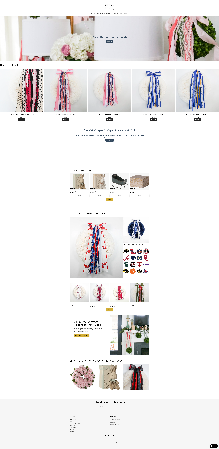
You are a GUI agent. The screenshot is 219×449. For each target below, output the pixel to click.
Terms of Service (73, 427)
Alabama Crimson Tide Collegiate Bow (77, 303)
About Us (71, 421)
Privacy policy (106, 442)
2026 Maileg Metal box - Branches (136, 191)
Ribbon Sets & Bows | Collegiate (131, 276)
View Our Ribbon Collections (81, 335)
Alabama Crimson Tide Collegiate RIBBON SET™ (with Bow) (99, 304)
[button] (71, 6)
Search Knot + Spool (73, 419)
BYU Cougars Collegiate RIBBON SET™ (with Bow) (133, 244)
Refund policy (100, 442)
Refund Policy (72, 425)
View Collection (110, 140)
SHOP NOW (109, 41)
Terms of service (112, 442)
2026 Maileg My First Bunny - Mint (76, 191)
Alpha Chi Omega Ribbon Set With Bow (137, 303)
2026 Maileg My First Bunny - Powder (97, 191)
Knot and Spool (87, 442)
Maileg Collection (101, 392)
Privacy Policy (72, 429)
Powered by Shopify (93, 442)
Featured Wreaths (74, 392)
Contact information (126, 442)
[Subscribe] (118, 406)
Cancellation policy (134, 442)
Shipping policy (119, 442)
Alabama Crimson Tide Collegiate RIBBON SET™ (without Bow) (119, 304)
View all (109, 199)
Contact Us (72, 431)
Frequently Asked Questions (75, 423)
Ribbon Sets (126, 392)
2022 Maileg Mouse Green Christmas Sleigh (118, 191)
